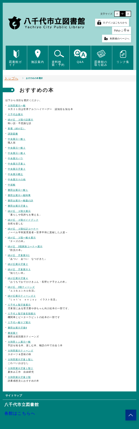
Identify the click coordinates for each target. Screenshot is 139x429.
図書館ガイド (15, 63)
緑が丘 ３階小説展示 (20, 119)
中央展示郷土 (15, 174)
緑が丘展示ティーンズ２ (22, 296)
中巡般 (11, 184)
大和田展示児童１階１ (20, 359)
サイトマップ (13, 395)
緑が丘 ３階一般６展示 (22, 237)
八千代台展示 (15, 114)
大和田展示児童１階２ (20, 368)
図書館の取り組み (100, 63)
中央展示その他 (17, 179)
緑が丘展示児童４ (18, 278)
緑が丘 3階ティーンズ (21, 287)
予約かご (121, 30)
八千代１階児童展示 (19, 304)
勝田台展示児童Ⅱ (17, 327)
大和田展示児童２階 (19, 377)
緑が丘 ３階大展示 (19, 211)
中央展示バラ (15, 158)
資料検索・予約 (58, 63)
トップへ (11, 78)
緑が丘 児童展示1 (19, 255)
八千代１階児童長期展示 (22, 313)
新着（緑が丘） (17, 128)
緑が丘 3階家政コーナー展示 (25, 246)
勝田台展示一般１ (18, 190)
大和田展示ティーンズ (20, 350)
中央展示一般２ (17, 148)
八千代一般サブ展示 (19, 322)
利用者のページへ (119, 38)
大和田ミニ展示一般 (19, 341)
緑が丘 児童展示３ (19, 269)
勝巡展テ (13, 333)
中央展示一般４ (17, 153)
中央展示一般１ (17, 139)
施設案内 (37, 62)
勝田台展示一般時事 (19, 195)
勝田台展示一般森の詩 (20, 200)
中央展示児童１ (17, 163)
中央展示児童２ (17, 169)
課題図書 (13, 133)
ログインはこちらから (115, 22)
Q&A (80, 62)
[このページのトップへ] (130, 415)
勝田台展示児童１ (18, 205)
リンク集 (122, 62)
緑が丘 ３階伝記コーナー (23, 228)
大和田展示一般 (17, 105)
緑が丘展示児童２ (18, 264)
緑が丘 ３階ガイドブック (23, 220)
